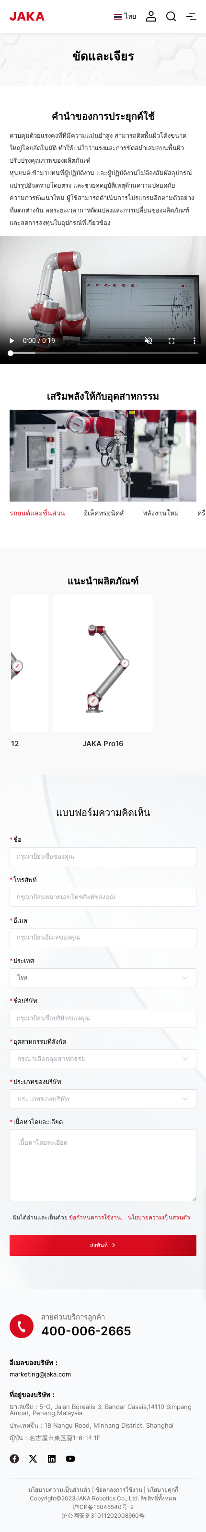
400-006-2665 (86, 1331)
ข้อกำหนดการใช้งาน (95, 1217)
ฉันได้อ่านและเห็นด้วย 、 (101, 1217)
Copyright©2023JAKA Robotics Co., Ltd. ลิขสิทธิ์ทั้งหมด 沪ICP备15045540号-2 (103, 1502)
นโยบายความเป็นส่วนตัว (159, 1217)
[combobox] (98, 978)
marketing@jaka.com (40, 1374)
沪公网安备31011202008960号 (103, 1515)
